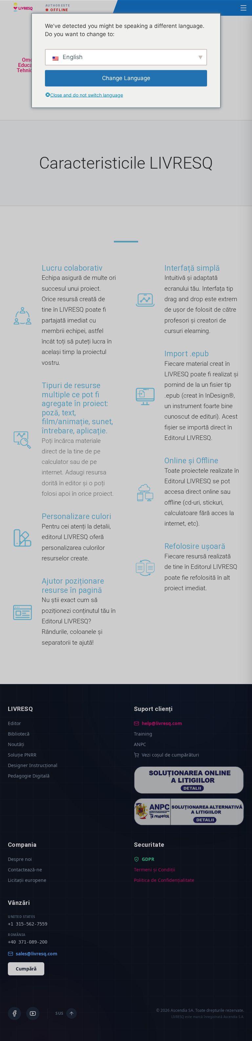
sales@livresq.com (36, 953)
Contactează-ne (25, 869)
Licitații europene (27, 880)
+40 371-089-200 (27, 942)
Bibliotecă (19, 734)
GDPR (148, 859)
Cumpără (26, 969)
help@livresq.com (162, 723)
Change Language (126, 77)
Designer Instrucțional (32, 765)
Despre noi (20, 859)
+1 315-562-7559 (27, 923)
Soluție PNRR (22, 755)
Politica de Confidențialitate (164, 880)
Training (143, 734)
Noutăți (16, 744)
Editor (14, 723)
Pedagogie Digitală (29, 776)
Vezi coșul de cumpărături (170, 755)
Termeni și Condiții (154, 869)
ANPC (140, 744)
